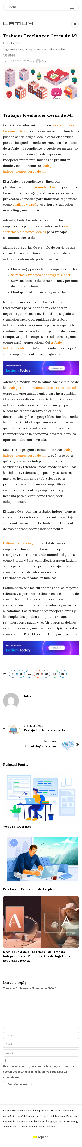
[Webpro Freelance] (41, 796)
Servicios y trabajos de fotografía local (40, 275)
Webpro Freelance (17, 826)
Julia (44, 61)
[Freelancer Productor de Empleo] (41, 859)
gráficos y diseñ (25, 204)
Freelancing (13, 42)
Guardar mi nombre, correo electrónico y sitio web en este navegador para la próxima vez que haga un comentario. (38, 1072)
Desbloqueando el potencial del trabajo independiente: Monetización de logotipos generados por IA (36, 956)
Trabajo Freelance (35, 49)
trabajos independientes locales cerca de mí (42, 388)
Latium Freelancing (18, 543)
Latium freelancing (46, 187)
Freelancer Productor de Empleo (29, 889)
